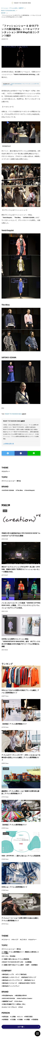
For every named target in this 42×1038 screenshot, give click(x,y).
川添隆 (20, 1019)
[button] (37, 1033)
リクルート (6, 939)
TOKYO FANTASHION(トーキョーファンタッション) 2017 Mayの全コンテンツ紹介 (21, 84)
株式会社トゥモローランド (11, 977)
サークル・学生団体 (9, 956)
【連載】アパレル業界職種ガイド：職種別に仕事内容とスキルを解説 (20, 952)
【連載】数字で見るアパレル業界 (13, 965)
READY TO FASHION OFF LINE (13, 962)
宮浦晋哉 (35, 1019)
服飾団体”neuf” (8, 1001)
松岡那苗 (5, 1019)
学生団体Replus (8, 995)
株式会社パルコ (30, 980)
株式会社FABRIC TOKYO (27, 983)
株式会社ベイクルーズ (10, 983)
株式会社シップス (8, 974)
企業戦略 (29, 962)
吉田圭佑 (5, 1016)
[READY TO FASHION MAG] (21, 3)
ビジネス (24, 939)
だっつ (20, 1016)
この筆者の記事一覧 (8, 443)
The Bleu (20, 490)
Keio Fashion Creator (25, 998)
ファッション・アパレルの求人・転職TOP (12, 8)
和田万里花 (28, 1016)
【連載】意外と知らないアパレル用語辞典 (16, 959)
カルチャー (6, 471)
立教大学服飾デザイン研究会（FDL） (14, 1004)
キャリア (15, 939)
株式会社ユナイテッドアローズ (12, 980)
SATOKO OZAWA (8, 490)
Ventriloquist (30, 490)
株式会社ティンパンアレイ (11, 986)
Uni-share (19, 1001)
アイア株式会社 (22, 974)
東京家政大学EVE (21, 995)
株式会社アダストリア (29, 977)
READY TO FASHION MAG (8, 10)
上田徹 (13, 1016)
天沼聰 (13, 1019)
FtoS (21, 1007)
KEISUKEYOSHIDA (9, 998)
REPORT (3, 13)
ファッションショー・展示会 (12, 481)
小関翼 (27, 1019)
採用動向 (35, 965)
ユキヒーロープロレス (10, 1007)
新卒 (28, 965)
